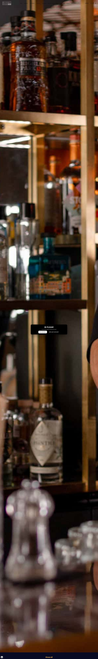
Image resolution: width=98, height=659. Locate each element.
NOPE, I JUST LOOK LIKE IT (54, 332)
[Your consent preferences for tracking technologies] (2, 657)
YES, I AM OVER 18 (42, 332)
